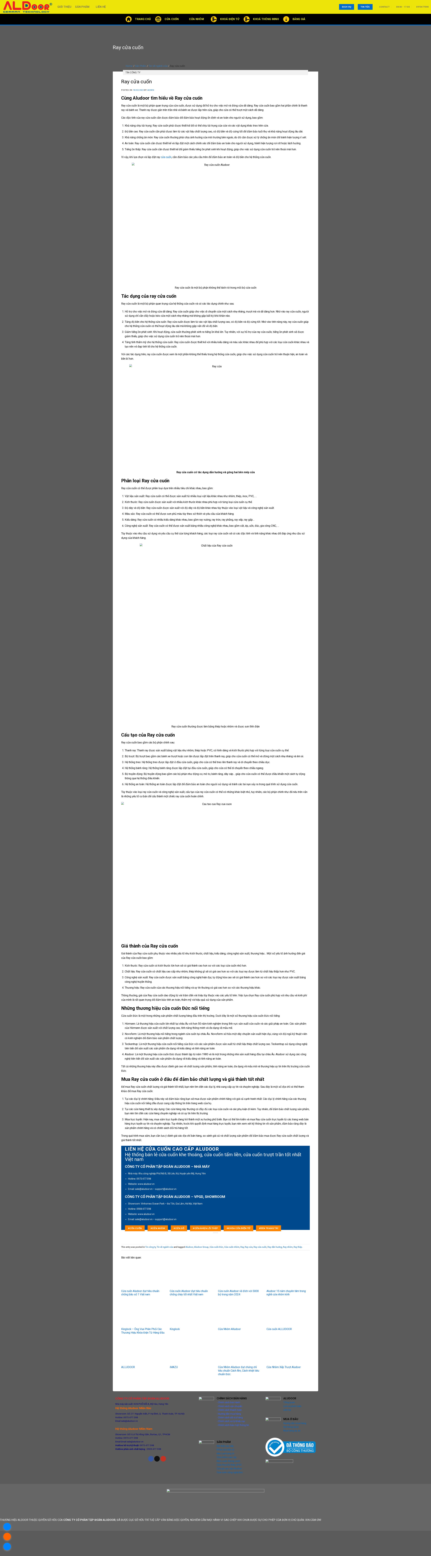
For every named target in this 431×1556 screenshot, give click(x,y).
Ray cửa (249, 1247)
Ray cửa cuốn (260, 1247)
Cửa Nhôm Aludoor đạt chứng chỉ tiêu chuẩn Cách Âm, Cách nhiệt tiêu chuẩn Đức (238, 1371)
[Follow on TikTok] (157, 1459)
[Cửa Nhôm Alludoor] (239, 1313)
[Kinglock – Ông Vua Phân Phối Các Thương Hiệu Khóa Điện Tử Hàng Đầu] (143, 1313)
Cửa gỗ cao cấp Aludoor (229, 1468)
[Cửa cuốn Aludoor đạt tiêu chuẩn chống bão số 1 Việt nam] (143, 1275)
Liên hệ (101, 6)
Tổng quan (289, 1402)
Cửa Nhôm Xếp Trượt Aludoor (284, 1367)
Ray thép (298, 1247)
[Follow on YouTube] (163, 1459)
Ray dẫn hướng (275, 1247)
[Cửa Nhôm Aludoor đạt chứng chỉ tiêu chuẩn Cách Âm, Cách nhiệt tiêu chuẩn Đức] (239, 1352)
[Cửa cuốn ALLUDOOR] (288, 1313)
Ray (242, 1247)
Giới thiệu (64, 6)
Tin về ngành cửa (158, 65)
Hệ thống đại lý (291, 1427)
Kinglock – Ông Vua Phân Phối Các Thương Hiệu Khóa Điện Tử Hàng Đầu (142, 1330)
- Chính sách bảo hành (228, 1402)
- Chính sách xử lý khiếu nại (231, 1421)
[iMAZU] (191, 1352)
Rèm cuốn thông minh (228, 1461)
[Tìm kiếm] (427, 19)
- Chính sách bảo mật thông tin (233, 1425)
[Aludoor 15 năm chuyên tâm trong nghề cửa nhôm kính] (288, 1275)
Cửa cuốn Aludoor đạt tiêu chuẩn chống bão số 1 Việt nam (140, 1292)
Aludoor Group (201, 1247)
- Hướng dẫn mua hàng (229, 1413)
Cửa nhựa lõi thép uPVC (229, 1464)
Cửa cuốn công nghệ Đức (230, 1472)
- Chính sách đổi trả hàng (230, 1417)
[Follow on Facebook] (151, 1459)
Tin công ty (132, 72)
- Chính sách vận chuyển (229, 1406)
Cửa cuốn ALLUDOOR (279, 1329)
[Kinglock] (191, 1313)
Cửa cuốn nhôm (231, 1247)
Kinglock (175, 1329)
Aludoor (189, 1247)
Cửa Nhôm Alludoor (229, 1329)
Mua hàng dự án (292, 1430)
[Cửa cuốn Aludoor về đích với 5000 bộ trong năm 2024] (239, 1275)
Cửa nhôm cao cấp (227, 1457)
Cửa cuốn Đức (216, 1247)
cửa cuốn (166, 157)
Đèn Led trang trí (225, 1453)
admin (150, 90)
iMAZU (174, 1367)
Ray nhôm (288, 1247)
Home (129, 65)
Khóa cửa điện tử (225, 1449)
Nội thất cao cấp (225, 1446)
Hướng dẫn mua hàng (294, 1423)
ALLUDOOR (128, 1367)
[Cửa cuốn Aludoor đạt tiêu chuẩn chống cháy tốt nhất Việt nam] (191, 1275)
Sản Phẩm (82, 6)
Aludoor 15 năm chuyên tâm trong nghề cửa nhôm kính (286, 1292)
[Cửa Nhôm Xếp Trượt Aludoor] (288, 1352)
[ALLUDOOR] (143, 1352)
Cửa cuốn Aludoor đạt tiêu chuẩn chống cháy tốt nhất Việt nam (189, 1292)
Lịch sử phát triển (292, 1406)
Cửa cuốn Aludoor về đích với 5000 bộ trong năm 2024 (238, 1292)
